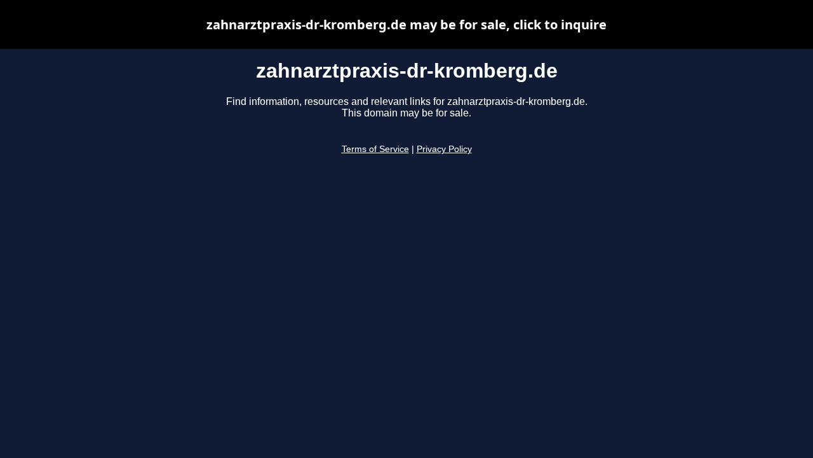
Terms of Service (375, 149)
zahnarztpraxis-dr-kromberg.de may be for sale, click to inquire (406, 24)
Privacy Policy (444, 149)
